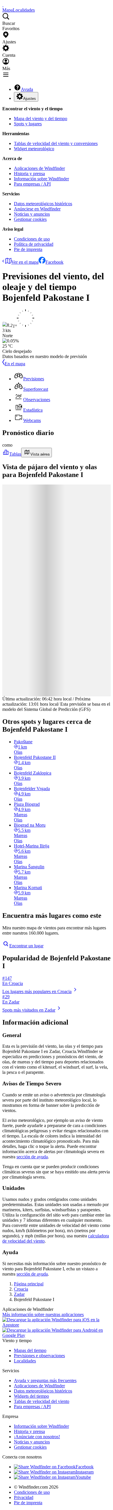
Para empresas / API (32, 183)
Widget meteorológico (34, 148)
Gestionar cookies (30, 219)
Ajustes (29, 98)
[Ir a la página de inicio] (2, 4)
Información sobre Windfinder (41, 178)
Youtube (83, 1477)
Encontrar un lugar (26, 945)
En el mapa (15, 363)
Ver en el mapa (25, 262)
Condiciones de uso (32, 238)
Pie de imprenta (28, 249)
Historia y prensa (29, 173)
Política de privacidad (33, 244)
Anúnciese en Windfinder (37, 208)
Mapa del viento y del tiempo (40, 118)
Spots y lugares (28, 123)
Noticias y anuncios (32, 214)
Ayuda (27, 89)
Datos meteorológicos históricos (43, 203)
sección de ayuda (32, 1156)
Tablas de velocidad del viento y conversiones (56, 143)
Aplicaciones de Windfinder (39, 168)
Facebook (54, 262)
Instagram (85, 1471)
